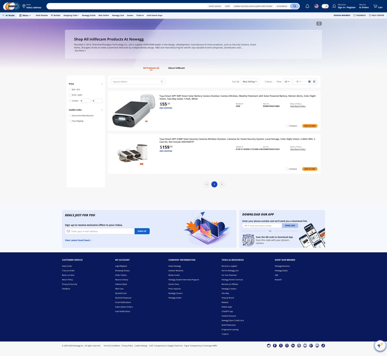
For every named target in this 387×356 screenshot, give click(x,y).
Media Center (174, 275)
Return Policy (67, 279)
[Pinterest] (299, 345)
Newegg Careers (175, 293)
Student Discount (229, 316)
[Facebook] (275, 345)
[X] (281, 345)
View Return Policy (298, 106)
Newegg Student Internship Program (183, 279)
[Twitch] (311, 345)
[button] (32, 6)
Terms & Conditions (112, 345)
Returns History (121, 279)
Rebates (225, 302)
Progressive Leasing (230, 329)
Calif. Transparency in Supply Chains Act (166, 345)
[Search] (294, 6)
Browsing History (122, 270)
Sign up (142, 231)
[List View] (314, 81)
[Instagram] (287, 345)
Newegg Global (281, 270)
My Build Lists (121, 293)
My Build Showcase (123, 297)
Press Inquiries (174, 288)
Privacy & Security (69, 284)
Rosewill (278, 279)
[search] (162, 82)
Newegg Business (282, 266)
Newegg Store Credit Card (233, 320)
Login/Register (121, 266)
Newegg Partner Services (232, 279)
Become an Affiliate (230, 284)
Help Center (67, 266)
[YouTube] (305, 345)
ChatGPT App (227, 311)
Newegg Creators (229, 288)
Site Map (225, 293)
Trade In (225, 334)
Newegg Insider (175, 297)
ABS (276, 275)
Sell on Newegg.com (230, 270)
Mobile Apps (227, 307)
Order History (121, 275)
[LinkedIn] (293, 345)
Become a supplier (229, 266)
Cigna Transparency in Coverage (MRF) (200, 345)
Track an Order (68, 270)
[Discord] (317, 345)
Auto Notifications (122, 311)
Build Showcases (229, 325)
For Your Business (229, 275)
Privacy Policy (127, 345)
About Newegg (174, 266)
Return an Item (68, 275)
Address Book (121, 284)
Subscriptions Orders (124, 307)
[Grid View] (309, 81)
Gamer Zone (173, 284)
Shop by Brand (228, 297)
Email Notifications (123, 302)
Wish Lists (119, 288)
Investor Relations (175, 270)
